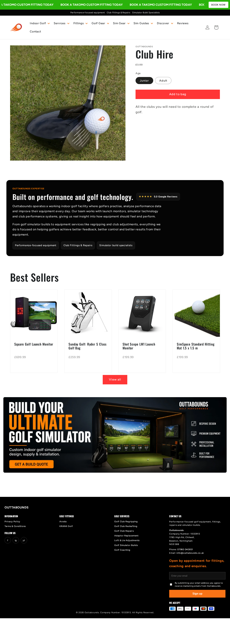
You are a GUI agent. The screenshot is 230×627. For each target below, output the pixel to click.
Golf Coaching (122, 550)
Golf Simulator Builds (126, 545)
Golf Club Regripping (126, 521)
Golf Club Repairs (124, 531)
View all (115, 379)
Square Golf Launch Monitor (33, 344)
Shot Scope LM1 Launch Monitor (139, 346)
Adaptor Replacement (126, 535)
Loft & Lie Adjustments (127, 540)
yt (24, 540)
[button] (39, 23)
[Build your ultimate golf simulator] (115, 435)
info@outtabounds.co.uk (190, 553)
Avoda (63, 521)
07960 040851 (185, 549)
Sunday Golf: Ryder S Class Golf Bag (88, 346)
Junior (144, 80)
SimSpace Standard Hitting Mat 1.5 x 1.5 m (196, 346)
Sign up (197, 593)
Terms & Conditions (15, 526)
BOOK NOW (218, 4)
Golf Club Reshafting (125, 526)
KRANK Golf (66, 526)
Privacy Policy (12, 521)
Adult (163, 80)
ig (16, 540)
